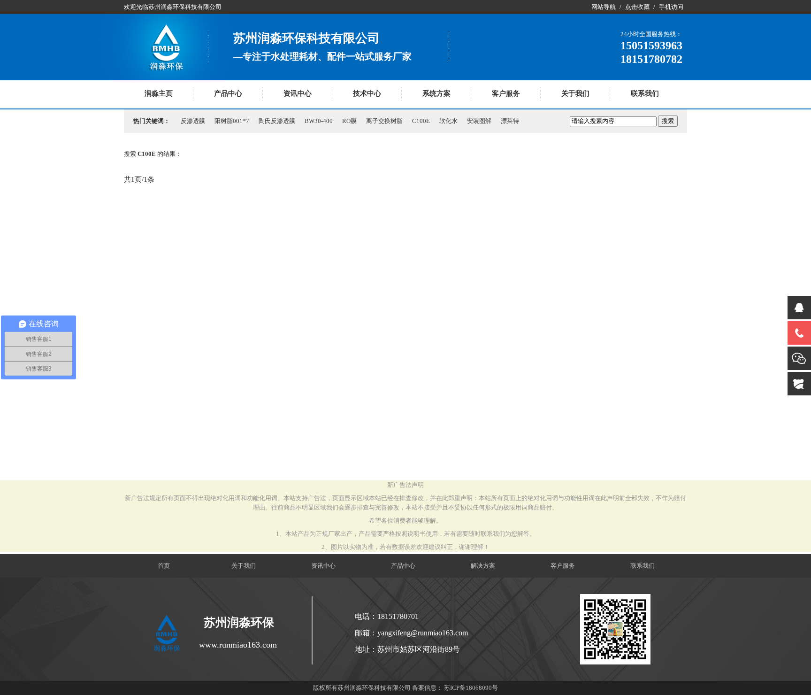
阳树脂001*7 (231, 120)
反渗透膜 (193, 120)
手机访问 (671, 6)
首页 (164, 565)
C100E (421, 120)
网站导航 (603, 6)
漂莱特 (510, 120)
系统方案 (436, 93)
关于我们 (575, 93)
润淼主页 (159, 93)
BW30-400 (319, 120)
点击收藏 (637, 6)
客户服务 (506, 93)
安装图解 (479, 120)
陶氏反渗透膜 (277, 120)
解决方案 (483, 565)
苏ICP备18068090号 (471, 687)
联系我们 (645, 93)
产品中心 (228, 93)
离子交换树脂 (384, 120)
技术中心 (367, 93)
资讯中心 (297, 93)
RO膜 (349, 120)
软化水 (448, 120)
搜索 (668, 120)
